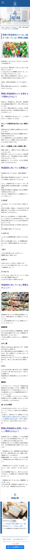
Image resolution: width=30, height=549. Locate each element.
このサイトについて (6, 541)
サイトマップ (25, 541)
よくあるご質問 (15, 543)
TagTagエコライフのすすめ (10, 27)
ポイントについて (16, 541)
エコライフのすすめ (15, 18)
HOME (2, 27)
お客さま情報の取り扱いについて (20, 539)
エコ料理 (19, 27)
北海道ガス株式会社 (7, 539)
